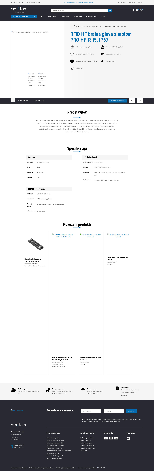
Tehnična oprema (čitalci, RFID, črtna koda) (59, 450)
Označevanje (52, 16)
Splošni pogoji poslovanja (62, 468)
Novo (103, 16)
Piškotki (79, 468)
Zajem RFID (78, 16)
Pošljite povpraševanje (117, 100)
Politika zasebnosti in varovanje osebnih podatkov (41, 468)
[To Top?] (150, 461)
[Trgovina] (41, 16)
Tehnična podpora (85, 440)
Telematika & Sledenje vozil (55, 456)
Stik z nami (83, 450)
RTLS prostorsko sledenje (54, 448)
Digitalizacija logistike (53, 438)
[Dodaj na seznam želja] (132, 100)
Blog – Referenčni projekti (54, 458)
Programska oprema (53, 453)
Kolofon (73, 468)
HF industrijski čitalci (92, 26)
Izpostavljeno (91, 16)
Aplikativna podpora (86, 443)
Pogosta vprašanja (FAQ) (87, 448)
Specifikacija (39, 100)
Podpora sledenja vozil (87, 445)
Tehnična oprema (80, 26)
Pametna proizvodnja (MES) (55, 443)
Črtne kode (65, 16)
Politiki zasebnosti (114, 421)
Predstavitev (23, 100)
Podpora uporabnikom (87, 438)
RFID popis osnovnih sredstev (55, 445)
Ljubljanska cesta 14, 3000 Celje (17, 436)
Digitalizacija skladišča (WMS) (55, 440)
